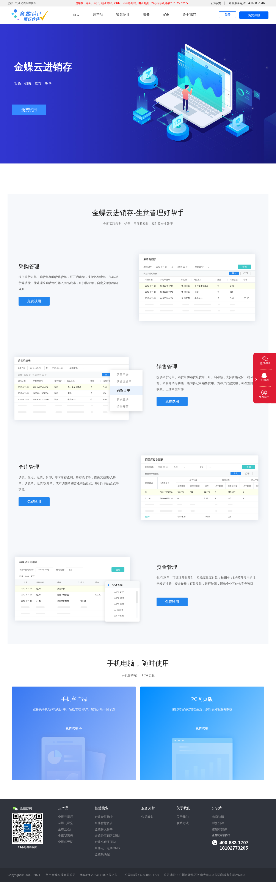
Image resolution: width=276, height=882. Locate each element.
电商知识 (218, 817)
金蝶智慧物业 (104, 817)
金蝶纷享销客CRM (107, 835)
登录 (227, 14)
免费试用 (29, 110)
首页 (76, 14)
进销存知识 (219, 829)
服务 (146, 14)
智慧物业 (123, 14)
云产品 (98, 14)
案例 (166, 14)
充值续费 (215, 3)
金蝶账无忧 (65, 842)
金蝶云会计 (65, 829)
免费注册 (254, 15)
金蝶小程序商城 (105, 842)
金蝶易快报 (102, 854)
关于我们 (189, 14)
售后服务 (147, 817)
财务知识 (218, 823)
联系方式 (183, 823)
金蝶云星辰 (65, 817)
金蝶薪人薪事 (104, 829)
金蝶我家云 (65, 835)
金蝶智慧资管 (104, 823)
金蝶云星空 (65, 823)
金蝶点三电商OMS (107, 848)
